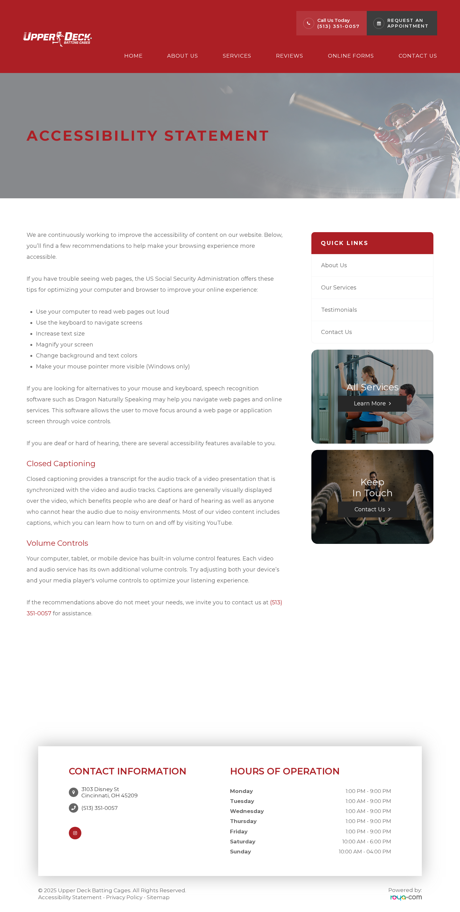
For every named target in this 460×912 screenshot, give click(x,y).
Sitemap (158, 897)
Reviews (289, 56)
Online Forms (351, 56)
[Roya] (406, 897)
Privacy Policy (124, 897)
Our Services (338, 287)
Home (133, 56)
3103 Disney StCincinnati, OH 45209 (109, 792)
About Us (182, 56)
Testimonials (339, 309)
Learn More (370, 403)
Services (237, 56)
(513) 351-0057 (338, 26)
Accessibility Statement (70, 897)
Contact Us (418, 56)
